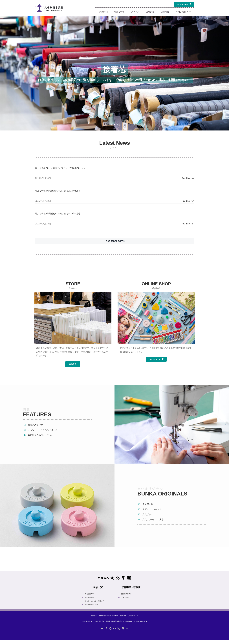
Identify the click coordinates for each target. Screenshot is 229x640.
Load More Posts (115, 241)
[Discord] (123, 628)
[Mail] (127, 628)
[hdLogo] (114, 576)
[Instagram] (110, 628)
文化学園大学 (89, 594)
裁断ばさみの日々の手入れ (40, 435)
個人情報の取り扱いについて (108, 616)
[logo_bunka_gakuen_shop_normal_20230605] (49, 2)
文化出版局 (125, 597)
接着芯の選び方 (35, 424)
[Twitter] (102, 628)
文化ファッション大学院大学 (94, 601)
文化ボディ (147, 514)
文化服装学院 (89, 597)
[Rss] (119, 628)
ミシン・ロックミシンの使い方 (43, 430)
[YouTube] (114, 628)
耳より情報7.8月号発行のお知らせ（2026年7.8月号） (60, 168)
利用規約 (94, 616)
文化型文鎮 (147, 504)
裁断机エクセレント (152, 509)
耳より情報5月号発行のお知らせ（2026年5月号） (58, 213)
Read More (187, 178)
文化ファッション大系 (153, 519)
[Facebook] (106, 628)
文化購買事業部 (126, 594)
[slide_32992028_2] (114, 73)
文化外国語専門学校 (91, 604)
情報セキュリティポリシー (129, 616)
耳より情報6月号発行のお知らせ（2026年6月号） (58, 191)
